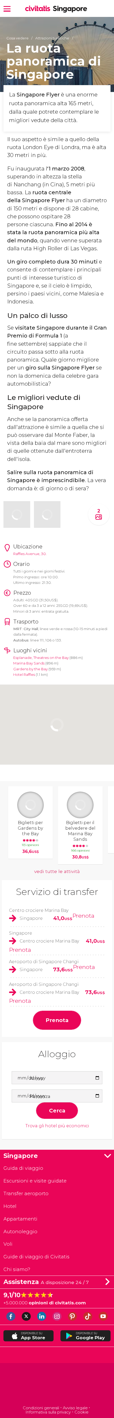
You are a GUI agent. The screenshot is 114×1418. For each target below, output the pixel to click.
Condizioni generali (41, 1408)
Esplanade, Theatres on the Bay (41, 657)
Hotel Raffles (24, 674)
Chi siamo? (16, 1269)
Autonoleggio (20, 1231)
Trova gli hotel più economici (57, 1125)
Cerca (57, 1110)
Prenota (83, 915)
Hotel (9, 1206)
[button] (7, 8)
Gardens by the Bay (30, 669)
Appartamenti (20, 1219)
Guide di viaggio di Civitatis (36, 1257)
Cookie (81, 1412)
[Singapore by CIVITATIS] (39, 9)
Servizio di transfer (57, 891)
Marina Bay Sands (29, 663)
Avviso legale (75, 1408)
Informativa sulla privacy (48, 1412)
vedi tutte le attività (57, 871)
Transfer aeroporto (26, 1193)
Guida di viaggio (23, 1168)
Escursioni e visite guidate (35, 1181)
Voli (7, 1244)
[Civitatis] (57, 1384)
